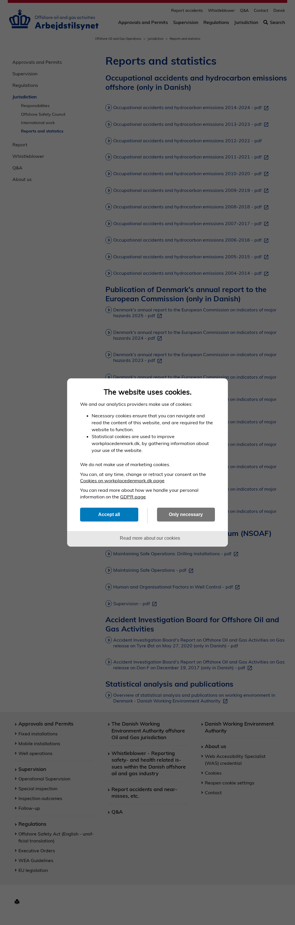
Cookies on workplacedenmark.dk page (122, 480)
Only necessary (186, 514)
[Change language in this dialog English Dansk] (218, 388)
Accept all (109, 514)
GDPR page (133, 497)
